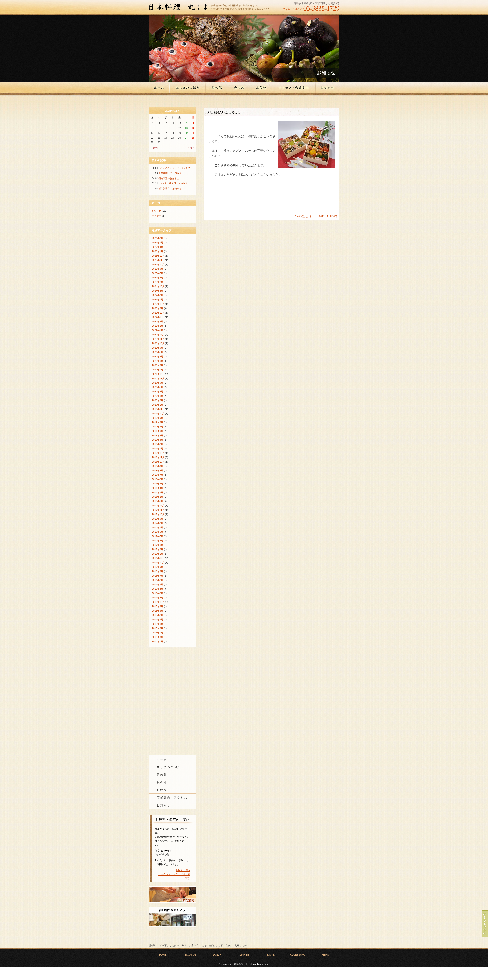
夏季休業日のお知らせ (169, 173)
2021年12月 (158, 334)
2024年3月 (157, 295)
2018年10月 (158, 461)
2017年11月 (158, 510)
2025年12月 (158, 255)
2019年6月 (157, 431)
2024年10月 (158, 286)
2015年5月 (157, 619)
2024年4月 (157, 290)
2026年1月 (157, 251)
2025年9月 (157, 269)
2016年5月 (157, 584)
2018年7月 (157, 475)
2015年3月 (157, 624)
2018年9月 (157, 466)
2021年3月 (157, 361)
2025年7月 (157, 273)
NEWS (325, 954)
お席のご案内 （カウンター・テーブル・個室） (174, 874)
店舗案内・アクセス (172, 797)
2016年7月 (157, 575)
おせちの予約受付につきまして (174, 168)
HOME (163, 954)
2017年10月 (158, 514)
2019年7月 (157, 426)
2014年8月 (157, 637)
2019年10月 (158, 413)
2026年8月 (157, 238)
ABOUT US (190, 954)
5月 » (191, 147)
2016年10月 (158, 562)
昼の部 (217, 87)
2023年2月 (157, 308)
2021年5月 (157, 352)
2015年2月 (157, 628)
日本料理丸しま (180, 7)
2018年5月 (157, 483)
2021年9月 (157, 347)
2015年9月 (157, 606)
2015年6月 (157, 615)
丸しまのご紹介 (188, 87)
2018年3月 (157, 492)
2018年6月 (157, 479)
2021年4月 (157, 356)
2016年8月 (157, 571)
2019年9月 (157, 418)
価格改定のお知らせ (168, 178)
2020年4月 (157, 391)
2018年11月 (158, 457)
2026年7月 (157, 242)
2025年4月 (157, 277)
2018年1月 (157, 501)
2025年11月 (158, 260)
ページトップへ (485, 923)
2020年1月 (157, 404)
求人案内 (156, 216)
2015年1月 (157, 632)
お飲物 (262, 87)
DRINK (271, 954)
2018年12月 (158, 453)
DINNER (244, 954)
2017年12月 (158, 505)
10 (165, 128)
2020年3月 (157, 396)
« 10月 (154, 147)
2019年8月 (157, 422)
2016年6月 (157, 580)
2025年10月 (158, 264)
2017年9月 (157, 518)
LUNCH (217, 954)
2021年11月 (158, 339)
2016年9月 (157, 567)
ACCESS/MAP (298, 954)
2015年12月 (158, 602)
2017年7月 (157, 527)
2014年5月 (157, 641)
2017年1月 (157, 553)
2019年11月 (158, 409)
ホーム (159, 87)
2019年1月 (157, 448)
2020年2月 (157, 400)
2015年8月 (157, 610)
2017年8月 (157, 523)
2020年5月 (157, 387)
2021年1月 (157, 369)
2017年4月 (157, 540)
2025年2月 (157, 282)
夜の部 (239, 87)
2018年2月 (157, 497)
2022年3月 (157, 321)
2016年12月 (158, 558)
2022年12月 (158, 312)
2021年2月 (157, 365)
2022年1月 (157, 330)
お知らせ (327, 87)
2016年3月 (157, 593)
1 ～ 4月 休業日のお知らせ (172, 183)
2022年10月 (158, 317)
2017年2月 (157, 549)
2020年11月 (158, 378)
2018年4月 (157, 488)
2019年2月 (157, 444)
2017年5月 (157, 536)
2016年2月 (157, 597)
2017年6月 (157, 532)
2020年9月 (157, 383)
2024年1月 (157, 299)
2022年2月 (157, 326)
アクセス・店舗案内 (294, 87)
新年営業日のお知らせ (169, 188)
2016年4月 (157, 589)
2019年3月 (157, 440)
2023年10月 (158, 304)
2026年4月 (157, 247)
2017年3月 (157, 545)
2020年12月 (158, 374)
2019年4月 (157, 435)
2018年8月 (157, 470)
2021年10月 (158, 343)
